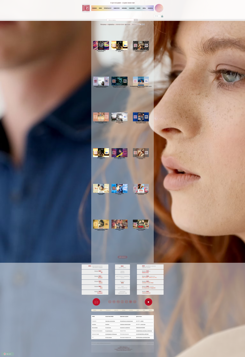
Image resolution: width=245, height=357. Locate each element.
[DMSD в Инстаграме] (130, 301)
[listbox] (157, 16)
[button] (107, 8)
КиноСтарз (122, 272)
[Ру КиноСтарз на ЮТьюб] (134, 301)
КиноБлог (122, 271)
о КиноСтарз (142, 324)
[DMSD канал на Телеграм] (114, 301)
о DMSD (141, 321)
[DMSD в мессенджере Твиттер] (126, 301)
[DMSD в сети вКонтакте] (118, 301)
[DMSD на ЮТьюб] (109, 301)
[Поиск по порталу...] (136, 20)
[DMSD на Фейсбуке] (122, 301)
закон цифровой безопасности (104, 343)
